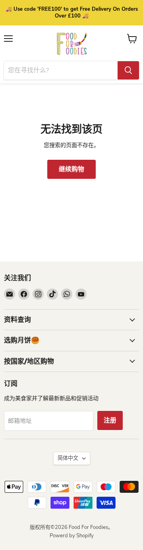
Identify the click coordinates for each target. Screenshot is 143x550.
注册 (110, 420)
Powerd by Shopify (72, 535)
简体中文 (68, 458)
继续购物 (71, 169)
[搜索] (128, 70)
